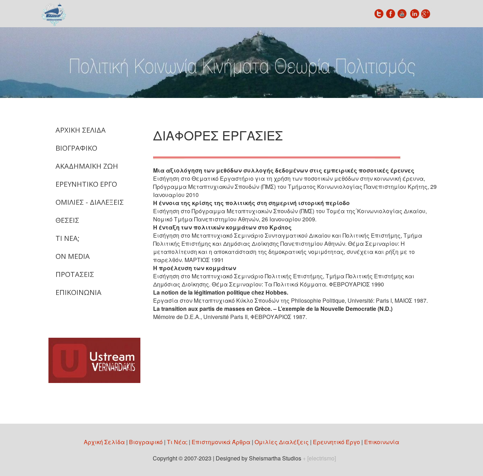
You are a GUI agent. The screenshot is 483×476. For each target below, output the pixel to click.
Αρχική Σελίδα (104, 442)
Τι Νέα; (177, 442)
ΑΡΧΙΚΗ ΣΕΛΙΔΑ (81, 130)
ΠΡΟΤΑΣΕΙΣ (75, 274)
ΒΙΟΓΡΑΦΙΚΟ (76, 148)
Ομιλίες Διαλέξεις (282, 442)
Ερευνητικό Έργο (336, 442)
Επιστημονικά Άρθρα (221, 442)
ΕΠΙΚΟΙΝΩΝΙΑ (78, 292)
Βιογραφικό (146, 442)
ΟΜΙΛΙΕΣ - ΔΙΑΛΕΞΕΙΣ (90, 202)
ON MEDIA (73, 256)
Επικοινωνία (381, 442)
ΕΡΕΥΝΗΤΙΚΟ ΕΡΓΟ (86, 184)
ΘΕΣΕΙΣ (67, 220)
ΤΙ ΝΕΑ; (68, 238)
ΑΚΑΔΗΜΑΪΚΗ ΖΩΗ (87, 166)
